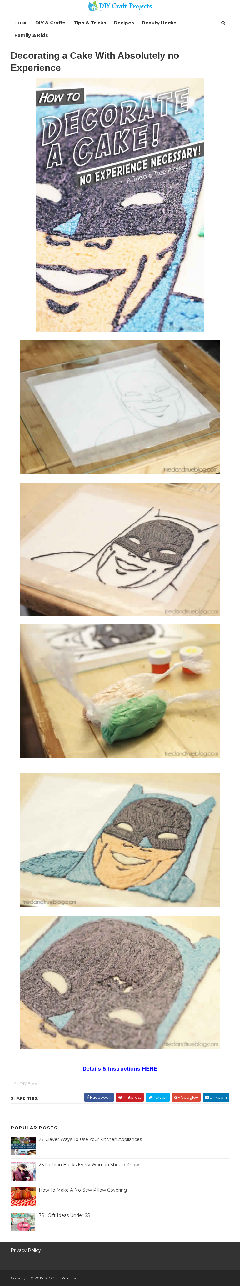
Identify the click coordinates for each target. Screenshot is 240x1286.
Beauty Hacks (159, 23)
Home (21, 22)
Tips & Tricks (89, 23)
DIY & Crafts (50, 23)
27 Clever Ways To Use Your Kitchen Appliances (90, 1139)
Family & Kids (31, 35)
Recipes (124, 23)
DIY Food (29, 1083)
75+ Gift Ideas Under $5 (64, 1215)
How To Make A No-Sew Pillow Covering (83, 1190)
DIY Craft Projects (60, 1278)
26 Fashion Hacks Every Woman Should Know (89, 1165)
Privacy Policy (26, 1250)
